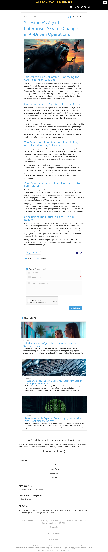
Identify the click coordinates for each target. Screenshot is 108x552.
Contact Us (54, 527)
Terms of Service (53, 533)
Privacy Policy (54, 540)
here (68, 550)
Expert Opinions (33, 253)
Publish (76, 308)
